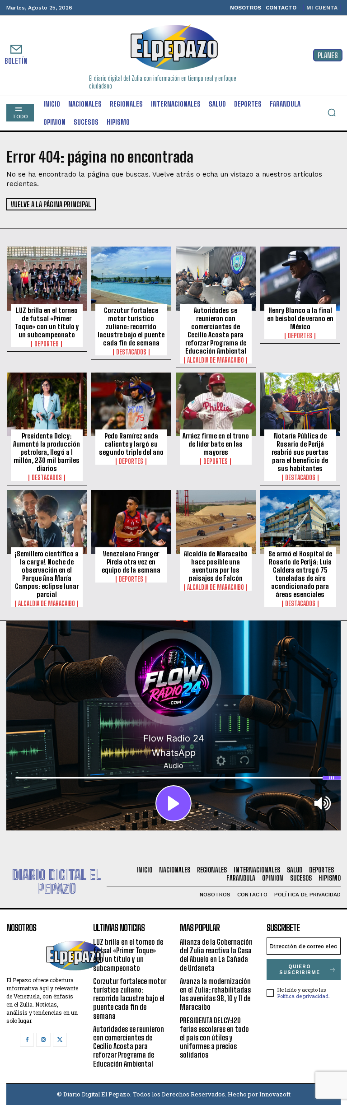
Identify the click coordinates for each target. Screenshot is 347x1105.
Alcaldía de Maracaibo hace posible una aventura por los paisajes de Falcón (216, 566)
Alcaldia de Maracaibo (215, 360)
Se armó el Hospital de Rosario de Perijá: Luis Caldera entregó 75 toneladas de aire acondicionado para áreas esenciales (300, 574)
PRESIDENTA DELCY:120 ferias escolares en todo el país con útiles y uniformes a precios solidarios (214, 1037)
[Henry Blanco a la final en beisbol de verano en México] (300, 279)
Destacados (131, 352)
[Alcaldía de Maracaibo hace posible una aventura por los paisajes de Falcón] (216, 522)
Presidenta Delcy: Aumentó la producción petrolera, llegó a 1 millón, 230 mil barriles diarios (46, 452)
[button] (332, 112)
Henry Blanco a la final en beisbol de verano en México (300, 318)
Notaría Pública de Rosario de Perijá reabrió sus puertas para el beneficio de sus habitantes (300, 452)
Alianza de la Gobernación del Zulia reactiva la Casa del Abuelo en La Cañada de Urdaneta (216, 954)
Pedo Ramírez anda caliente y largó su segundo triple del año (131, 444)
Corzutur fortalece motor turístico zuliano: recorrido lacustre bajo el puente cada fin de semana (131, 326)
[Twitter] (60, 1040)
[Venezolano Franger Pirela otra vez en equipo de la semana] (131, 522)
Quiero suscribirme (299, 969)
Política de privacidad (302, 996)
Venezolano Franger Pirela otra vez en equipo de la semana (131, 562)
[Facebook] (27, 1040)
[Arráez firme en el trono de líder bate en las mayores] (216, 405)
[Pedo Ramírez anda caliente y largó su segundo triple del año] (131, 405)
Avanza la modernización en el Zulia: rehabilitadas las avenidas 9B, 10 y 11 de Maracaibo (215, 994)
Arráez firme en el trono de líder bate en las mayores (216, 444)
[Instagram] (43, 1040)
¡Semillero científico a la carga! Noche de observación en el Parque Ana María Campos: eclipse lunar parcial (46, 574)
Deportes (46, 344)
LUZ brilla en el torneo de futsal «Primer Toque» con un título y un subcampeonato (47, 322)
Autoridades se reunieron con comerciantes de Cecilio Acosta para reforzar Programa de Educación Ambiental (215, 330)
